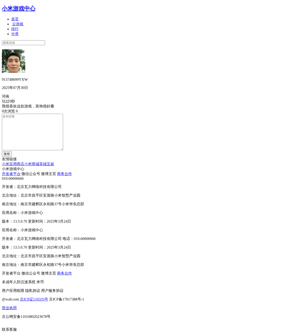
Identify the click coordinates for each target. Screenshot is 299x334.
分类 (15, 34)
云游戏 (17, 24)
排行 (15, 29)
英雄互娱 (46, 164)
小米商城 (31, 164)
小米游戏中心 (19, 8)
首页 (15, 19)
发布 (7, 154)
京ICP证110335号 (34, 299)
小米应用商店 (13, 164)
